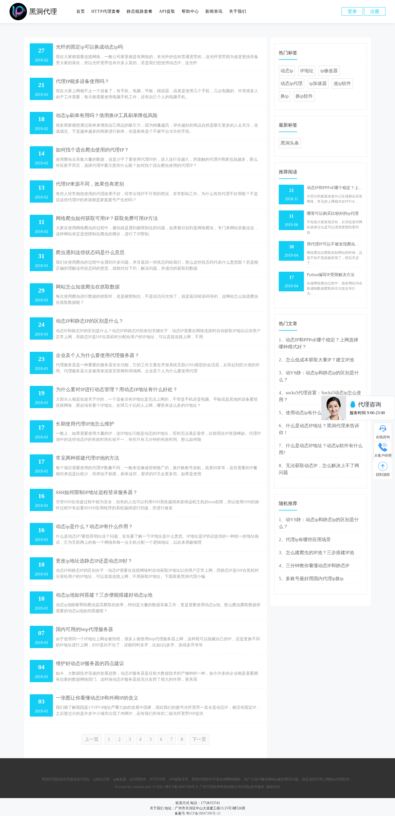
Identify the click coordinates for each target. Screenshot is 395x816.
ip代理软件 (138, 779)
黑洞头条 (289, 142)
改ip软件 (342, 83)
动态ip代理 (291, 83)
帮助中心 (190, 11)
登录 (352, 11)
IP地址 (306, 70)
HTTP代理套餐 (105, 11)
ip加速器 (318, 83)
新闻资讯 (214, 11)
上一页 (92, 739)
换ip (284, 96)
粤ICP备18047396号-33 (203, 813)
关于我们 (237, 11)
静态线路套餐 (140, 11)
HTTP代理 (157, 779)
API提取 (167, 11)
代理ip (85, 779)
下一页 (199, 739)
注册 (374, 11)
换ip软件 (304, 96)
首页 (80, 11)
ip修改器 (329, 70)
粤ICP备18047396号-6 (181, 787)
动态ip (286, 70)
